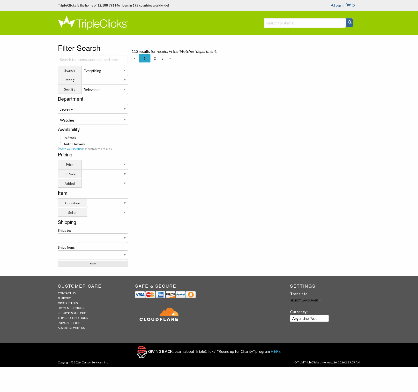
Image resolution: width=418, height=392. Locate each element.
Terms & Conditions (73, 318)
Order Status (68, 303)
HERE (276, 351)
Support (64, 298)
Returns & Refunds (72, 313)
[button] (135, 58)
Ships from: (66, 247)
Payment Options (71, 308)
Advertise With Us (71, 328)
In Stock (69, 138)
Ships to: (64, 230)
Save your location (71, 148)
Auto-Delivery (74, 144)
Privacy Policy (69, 323)
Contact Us (66, 293)
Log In (339, 5)
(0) (353, 5)
